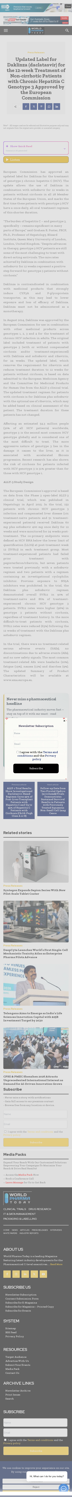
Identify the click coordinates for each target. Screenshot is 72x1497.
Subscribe (36, 768)
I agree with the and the (37, 755)
